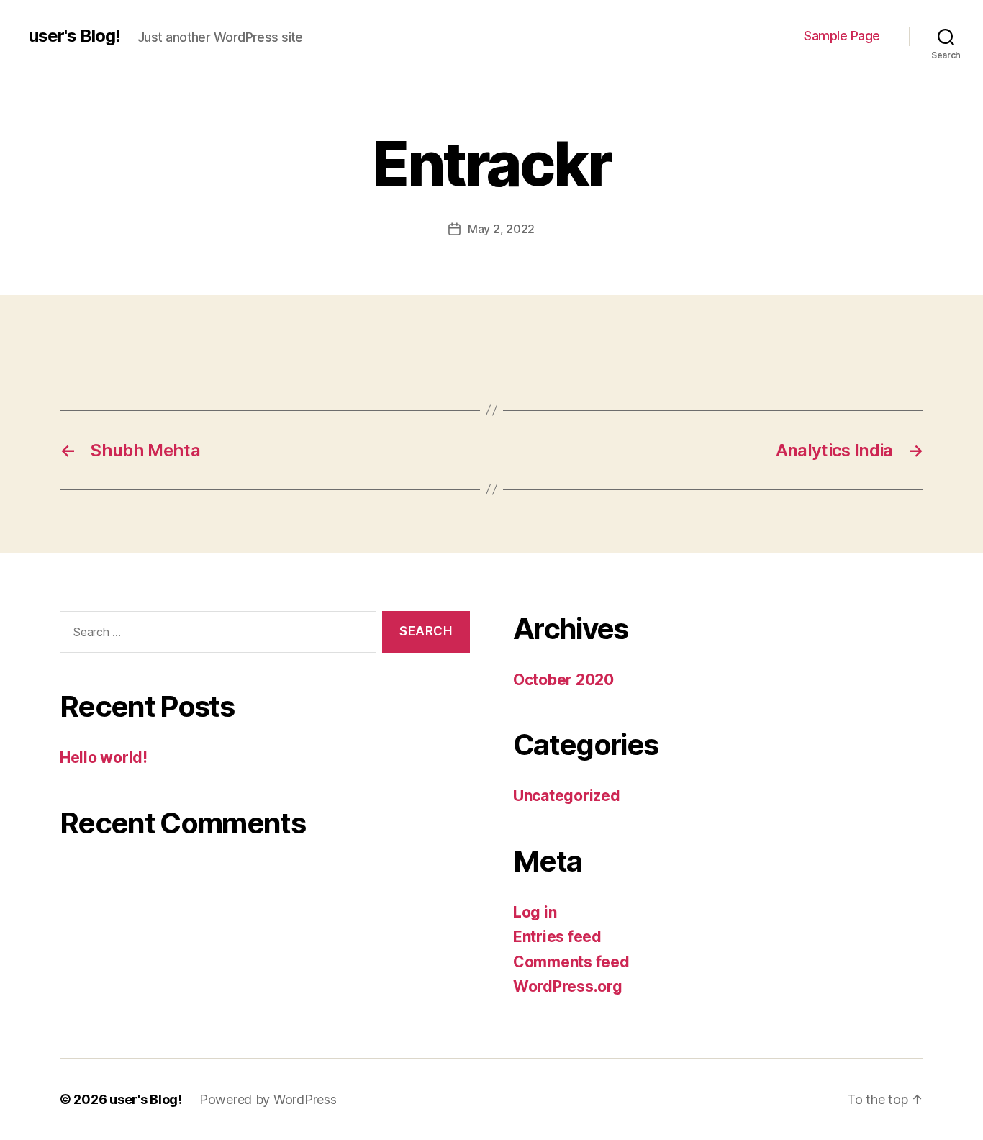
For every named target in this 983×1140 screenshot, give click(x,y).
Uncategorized (566, 796)
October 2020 (563, 680)
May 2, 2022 (501, 229)
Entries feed (557, 937)
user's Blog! (74, 36)
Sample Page (842, 35)
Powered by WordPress (268, 1099)
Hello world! (104, 757)
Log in (534, 912)
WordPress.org (567, 986)
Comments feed (571, 962)
